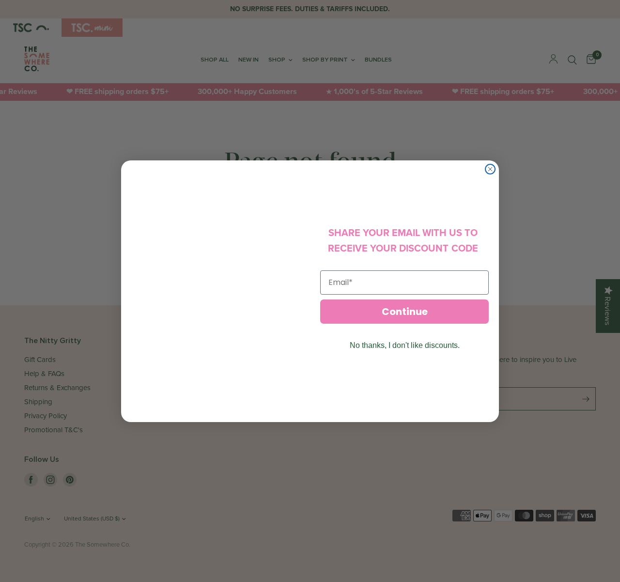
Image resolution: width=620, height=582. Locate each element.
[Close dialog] (490, 169)
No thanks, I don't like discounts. (405, 345)
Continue (405, 311)
